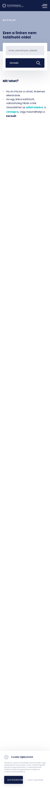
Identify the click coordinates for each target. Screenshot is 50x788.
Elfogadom (15, 779)
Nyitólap (9, 20)
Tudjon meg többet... (35, 780)
